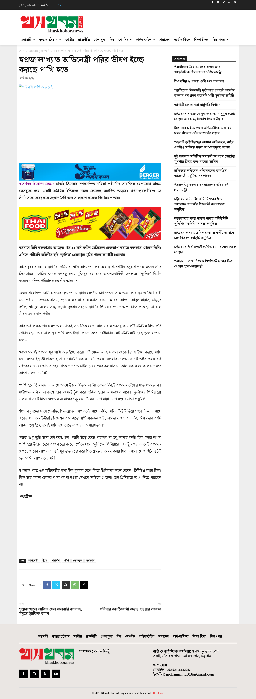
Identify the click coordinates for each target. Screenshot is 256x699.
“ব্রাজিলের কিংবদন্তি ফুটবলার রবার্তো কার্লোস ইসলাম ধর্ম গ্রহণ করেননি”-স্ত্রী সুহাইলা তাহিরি (204, 93)
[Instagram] (218, 3)
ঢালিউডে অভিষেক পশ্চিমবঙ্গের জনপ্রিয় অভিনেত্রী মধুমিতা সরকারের (200, 173)
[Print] (66, 585)
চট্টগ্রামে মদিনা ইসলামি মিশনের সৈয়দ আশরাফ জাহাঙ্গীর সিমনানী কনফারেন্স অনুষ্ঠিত (199, 204)
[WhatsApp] (75, 585)
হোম (21, 50)
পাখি (66, 561)
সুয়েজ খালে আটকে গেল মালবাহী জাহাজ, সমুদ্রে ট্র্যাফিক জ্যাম (50, 611)
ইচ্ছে (44, 561)
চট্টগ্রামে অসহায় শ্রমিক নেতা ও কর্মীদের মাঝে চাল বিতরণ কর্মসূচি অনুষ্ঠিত (204, 235)
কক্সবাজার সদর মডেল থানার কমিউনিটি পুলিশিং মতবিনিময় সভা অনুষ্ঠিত (201, 221)
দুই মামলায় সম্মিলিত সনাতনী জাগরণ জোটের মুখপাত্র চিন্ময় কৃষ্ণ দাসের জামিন (204, 159)
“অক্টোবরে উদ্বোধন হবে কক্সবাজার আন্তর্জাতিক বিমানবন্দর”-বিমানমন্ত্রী (198, 69)
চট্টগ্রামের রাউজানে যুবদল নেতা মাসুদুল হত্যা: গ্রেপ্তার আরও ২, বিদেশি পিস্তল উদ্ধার (204, 116)
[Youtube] (234, 3)
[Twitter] (223, 3)
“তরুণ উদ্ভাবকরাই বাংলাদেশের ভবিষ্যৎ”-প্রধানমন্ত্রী (201, 187)
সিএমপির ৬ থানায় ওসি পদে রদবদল (199, 81)
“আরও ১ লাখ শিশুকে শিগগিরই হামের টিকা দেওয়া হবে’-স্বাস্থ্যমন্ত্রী (203, 264)
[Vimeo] (229, 3)
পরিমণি (56, 561)
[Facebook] (212, 3)
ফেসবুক (77, 561)
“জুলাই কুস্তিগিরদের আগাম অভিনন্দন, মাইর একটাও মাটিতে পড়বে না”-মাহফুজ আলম (204, 145)
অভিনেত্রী (33, 561)
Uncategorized (39, 50)
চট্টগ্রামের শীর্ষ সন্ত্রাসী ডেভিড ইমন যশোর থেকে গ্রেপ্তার (205, 249)
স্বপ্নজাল (90, 561)
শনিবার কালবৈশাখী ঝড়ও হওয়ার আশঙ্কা (130, 609)
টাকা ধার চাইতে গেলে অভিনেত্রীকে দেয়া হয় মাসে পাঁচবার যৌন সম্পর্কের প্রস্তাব (202, 131)
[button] (59, 5)
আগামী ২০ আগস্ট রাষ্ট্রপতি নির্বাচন (197, 104)
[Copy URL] (84, 585)
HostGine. (158, 693)
